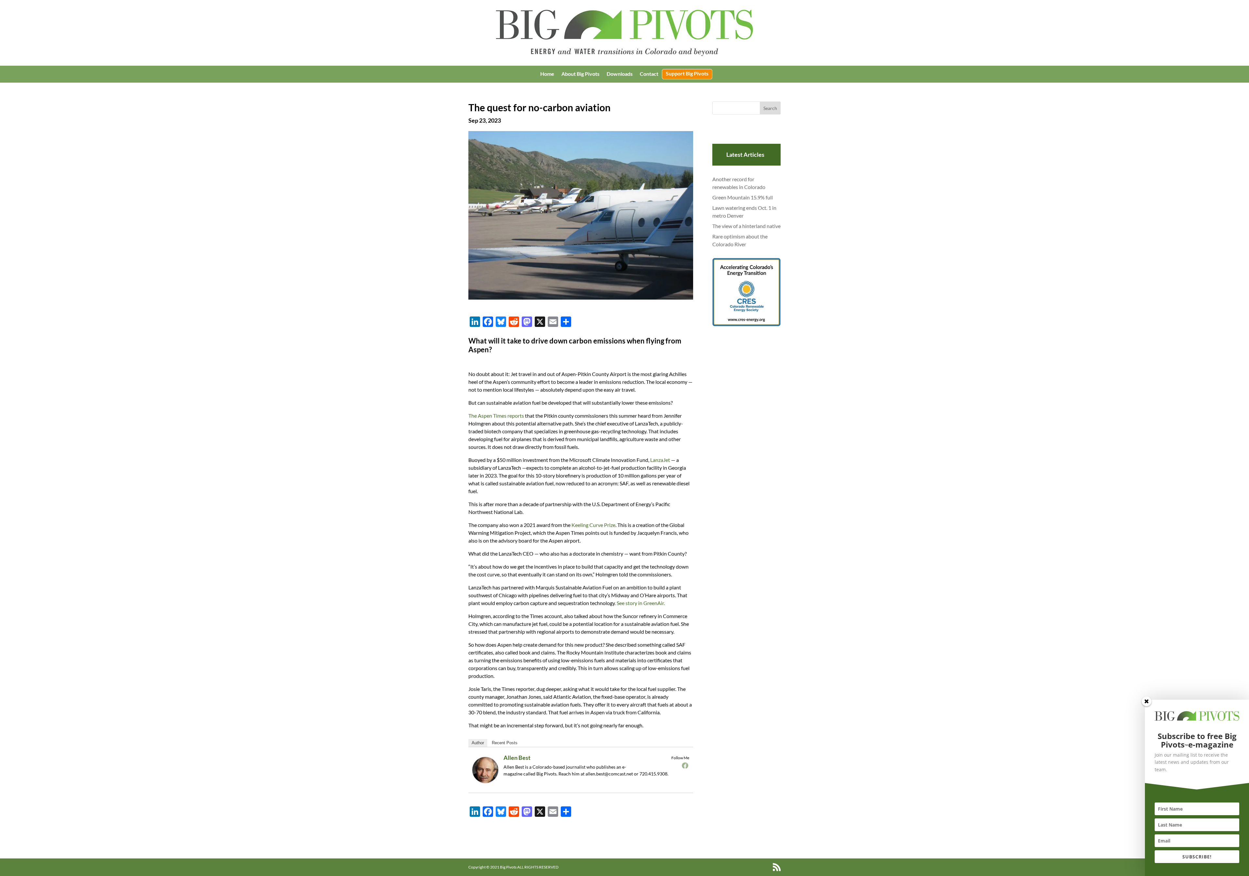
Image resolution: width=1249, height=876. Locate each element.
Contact (649, 74)
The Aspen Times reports (496, 415)
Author (478, 742)
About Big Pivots (580, 74)
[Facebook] (685, 765)
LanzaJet (660, 460)
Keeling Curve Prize (593, 525)
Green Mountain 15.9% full (742, 197)
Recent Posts (504, 742)
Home (547, 74)
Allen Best (517, 757)
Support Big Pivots (687, 73)
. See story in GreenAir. (640, 603)
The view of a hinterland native (746, 226)
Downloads (620, 74)
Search (770, 108)
